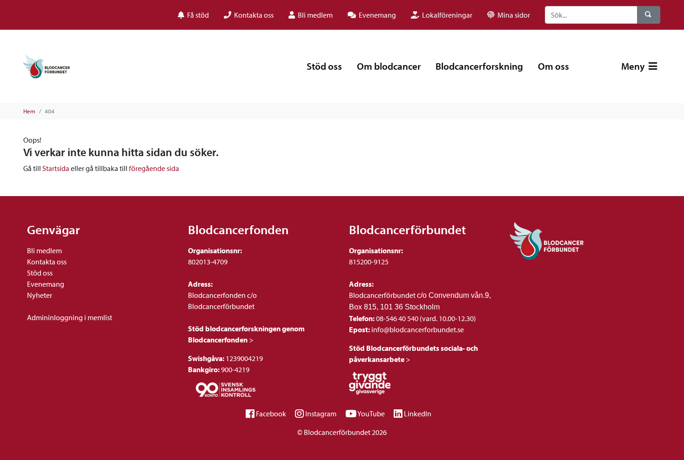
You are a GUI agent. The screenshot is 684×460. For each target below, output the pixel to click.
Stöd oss (324, 66)
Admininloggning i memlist (69, 317)
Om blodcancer (389, 66)
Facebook (271, 413)
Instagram (320, 413)
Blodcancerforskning (479, 66)
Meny (634, 66)
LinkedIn (417, 413)
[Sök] (648, 15)
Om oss (553, 66)
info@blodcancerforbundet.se (417, 329)
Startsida (55, 168)
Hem (29, 111)
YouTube (371, 413)
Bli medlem (44, 250)
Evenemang (45, 284)
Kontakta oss (47, 261)
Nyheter (39, 295)
